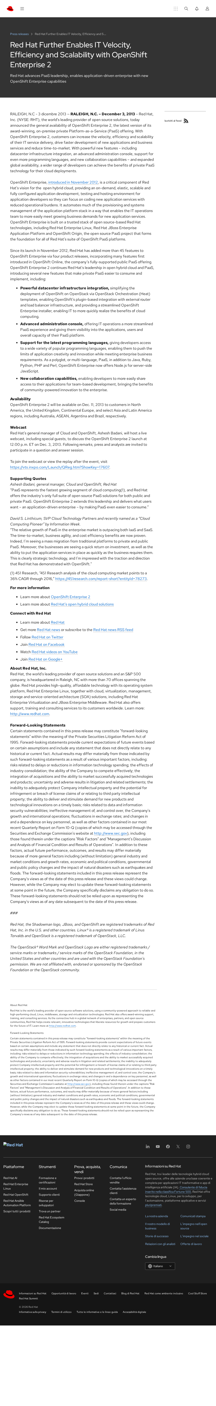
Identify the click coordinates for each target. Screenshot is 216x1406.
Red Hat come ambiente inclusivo (163, 1293)
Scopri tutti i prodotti (16, 1211)
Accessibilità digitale (134, 1312)
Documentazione (50, 1228)
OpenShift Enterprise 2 (70, 596)
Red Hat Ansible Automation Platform (17, 1203)
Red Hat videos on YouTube (55, 651)
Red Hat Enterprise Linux (15, 1186)
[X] (178, 1148)
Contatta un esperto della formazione (123, 1201)
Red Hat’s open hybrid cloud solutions (82, 604)
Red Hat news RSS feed (113, 629)
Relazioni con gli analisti (160, 1244)
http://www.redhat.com (29, 713)
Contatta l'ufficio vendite (120, 1180)
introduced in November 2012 (73, 182)
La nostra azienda (156, 1216)
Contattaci (110, 1293)
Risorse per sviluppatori (46, 1203)
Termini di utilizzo (61, 1312)
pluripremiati (153, 1205)
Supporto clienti (49, 1195)
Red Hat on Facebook (46, 644)
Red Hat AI (10, 1178)
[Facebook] (167, 1148)
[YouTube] (157, 1148)
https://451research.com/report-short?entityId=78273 (101, 578)
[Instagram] (188, 1148)
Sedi (96, 1293)
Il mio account (48, 1188)
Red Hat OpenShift (15, 1195)
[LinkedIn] (147, 1148)
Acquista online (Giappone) (84, 1192)
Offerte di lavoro (191, 1244)
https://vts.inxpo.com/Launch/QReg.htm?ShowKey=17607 (59, 467)
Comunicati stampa (192, 1216)
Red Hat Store (83, 1184)
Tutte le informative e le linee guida (97, 1312)
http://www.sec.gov (110, 833)
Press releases (19, 34)
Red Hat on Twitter (47, 637)
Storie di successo (157, 1236)
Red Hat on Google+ (45, 659)
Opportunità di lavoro (63, 1293)
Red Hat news (48, 629)
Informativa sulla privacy (32, 1312)
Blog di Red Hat (130, 1293)
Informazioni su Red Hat (32, 1293)
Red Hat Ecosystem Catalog (51, 1219)
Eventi (85, 1293)
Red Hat (58, 622)
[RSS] (186, 120)
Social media (118, 1209)
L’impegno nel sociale (194, 1236)
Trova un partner (50, 1211)
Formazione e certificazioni (48, 1180)
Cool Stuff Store (197, 1293)
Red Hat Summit (28, 1298)
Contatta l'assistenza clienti (123, 1191)
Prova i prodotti (84, 1178)
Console (79, 1201)
